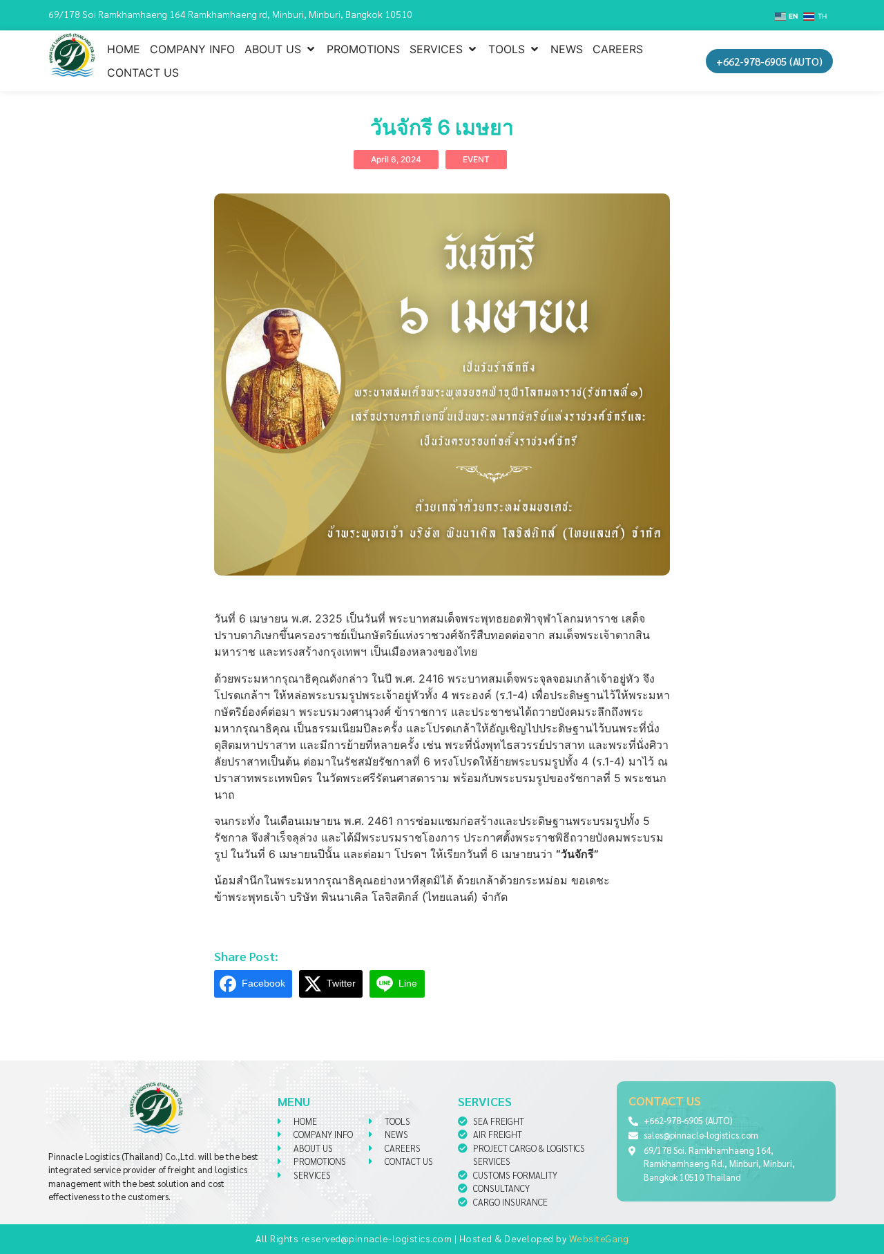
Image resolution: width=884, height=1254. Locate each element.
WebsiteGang (599, 1238)
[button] (281, 49)
